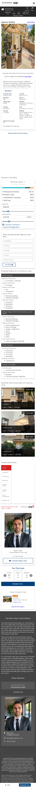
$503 (32, 200)
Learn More (31, 22)
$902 (32, 195)
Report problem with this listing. (18, 133)
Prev (5, 575)
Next (31, 575)
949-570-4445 (19, 556)
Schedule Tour (25, 785)
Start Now (27, 76)
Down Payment (6, 214)
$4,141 (31, 192)
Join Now (8, 264)
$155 (32, 197)
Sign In (23, 234)
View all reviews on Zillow (18, 687)
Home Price (5, 204)
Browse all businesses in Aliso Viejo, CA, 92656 (9, 507)
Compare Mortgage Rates (10, 227)
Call (8, 785)
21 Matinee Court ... (17, 602)
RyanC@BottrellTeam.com (15, 738)
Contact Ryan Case (19, 561)
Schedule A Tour (17, 584)
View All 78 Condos (17, 607)
